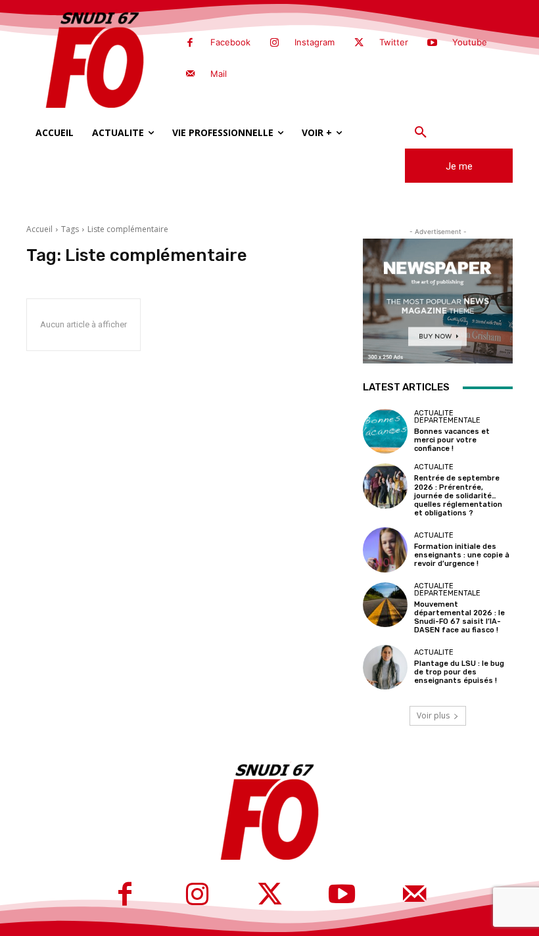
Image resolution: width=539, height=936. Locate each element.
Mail (218, 73)
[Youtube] (432, 43)
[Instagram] (274, 43)
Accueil (39, 229)
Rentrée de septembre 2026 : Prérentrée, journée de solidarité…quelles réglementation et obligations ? (458, 495)
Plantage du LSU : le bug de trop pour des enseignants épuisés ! (459, 672)
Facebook (230, 42)
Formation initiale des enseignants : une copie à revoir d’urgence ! (461, 555)
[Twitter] (358, 43)
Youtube (469, 42)
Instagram (314, 42)
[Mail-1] (189, 74)
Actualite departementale (447, 417)
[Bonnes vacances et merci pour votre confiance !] (385, 431)
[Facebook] (189, 43)
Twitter (393, 42)
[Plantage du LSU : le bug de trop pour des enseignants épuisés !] (385, 667)
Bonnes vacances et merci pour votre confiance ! (452, 440)
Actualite (434, 467)
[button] (420, 133)
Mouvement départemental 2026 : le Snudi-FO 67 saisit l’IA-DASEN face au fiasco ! (459, 617)
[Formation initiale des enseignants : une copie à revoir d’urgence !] (385, 549)
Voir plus (433, 715)
